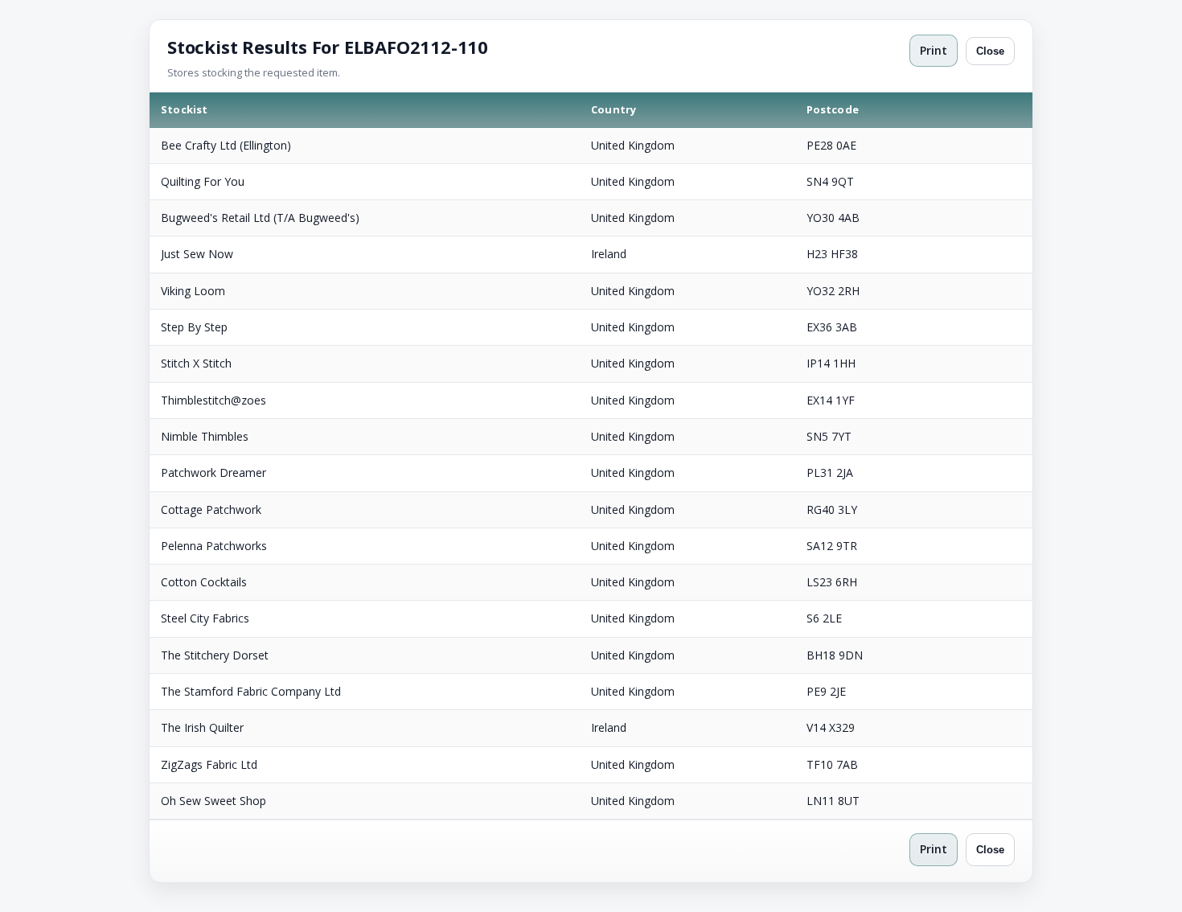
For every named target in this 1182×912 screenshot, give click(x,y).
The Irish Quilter (202, 727)
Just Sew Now (197, 253)
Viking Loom (193, 290)
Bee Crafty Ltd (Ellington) (226, 145)
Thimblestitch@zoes (213, 400)
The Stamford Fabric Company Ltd (251, 691)
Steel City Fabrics (205, 618)
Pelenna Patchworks (214, 545)
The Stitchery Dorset (215, 655)
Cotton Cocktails (204, 582)
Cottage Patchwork (211, 509)
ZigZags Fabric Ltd (209, 764)
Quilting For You (202, 181)
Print (933, 50)
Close (990, 51)
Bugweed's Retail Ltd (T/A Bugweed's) (260, 217)
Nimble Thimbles (204, 436)
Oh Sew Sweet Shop (213, 800)
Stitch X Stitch (196, 363)
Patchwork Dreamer (213, 472)
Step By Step (194, 327)
